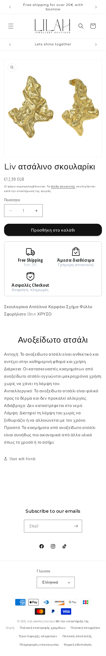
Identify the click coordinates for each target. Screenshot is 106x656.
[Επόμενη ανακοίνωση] (96, 7)
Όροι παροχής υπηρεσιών (38, 636)
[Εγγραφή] (76, 526)
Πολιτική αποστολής (77, 636)
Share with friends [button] (23, 458)
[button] (11, 26)
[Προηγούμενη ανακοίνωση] (10, 7)
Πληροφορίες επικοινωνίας (39, 644)
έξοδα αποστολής (63, 186)
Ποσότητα (12, 199)
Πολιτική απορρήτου (85, 628)
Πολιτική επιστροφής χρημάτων (43, 628)
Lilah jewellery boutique (41, 621)
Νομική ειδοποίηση (78, 644)
